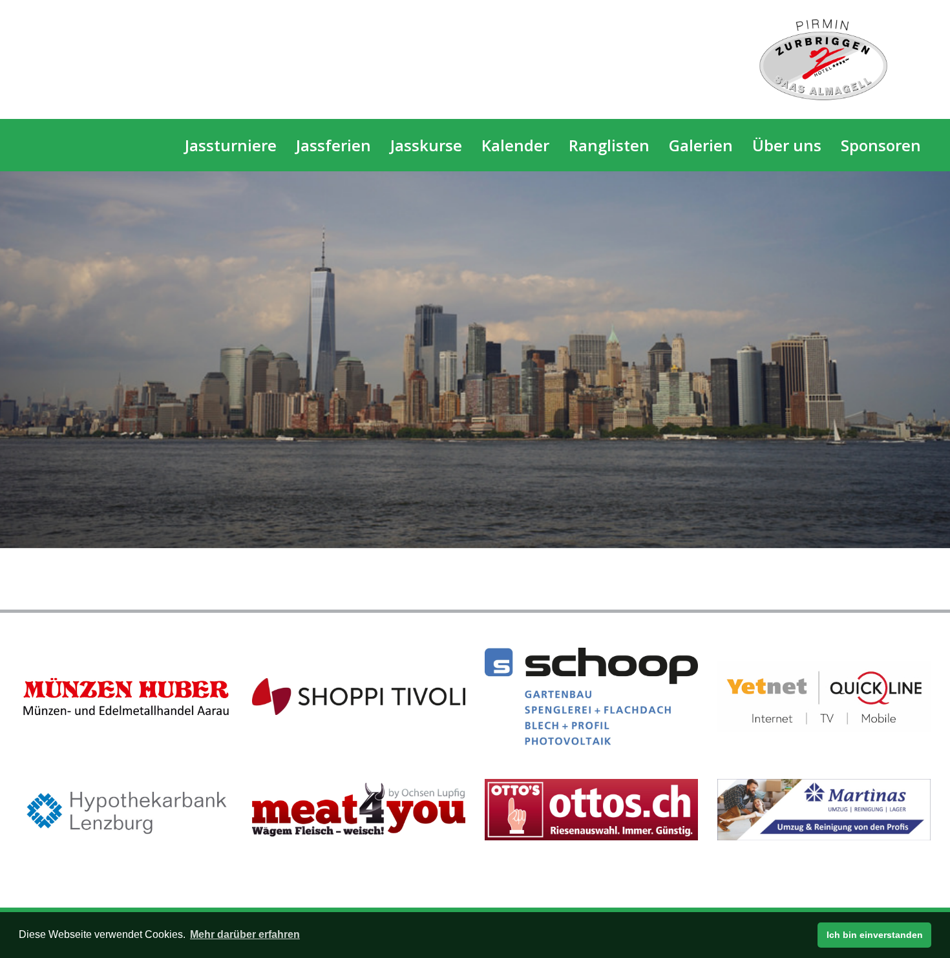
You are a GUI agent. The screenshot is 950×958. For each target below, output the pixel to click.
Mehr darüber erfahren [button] (245, 934)
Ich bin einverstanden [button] (875, 935)
